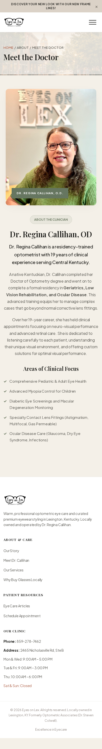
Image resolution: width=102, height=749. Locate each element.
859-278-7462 (29, 641)
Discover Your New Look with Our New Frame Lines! (51, 6)
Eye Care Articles (16, 606)
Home (8, 47)
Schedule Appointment (22, 616)
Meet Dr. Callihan (16, 560)
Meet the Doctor (26, 83)
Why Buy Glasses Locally (23, 579)
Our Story (21, 72)
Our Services (13, 570)
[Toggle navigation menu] (93, 22)
